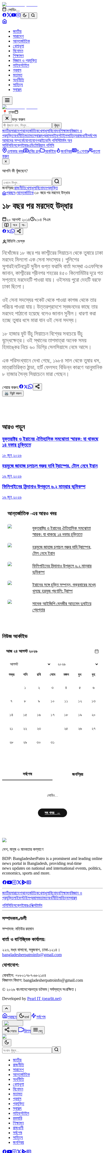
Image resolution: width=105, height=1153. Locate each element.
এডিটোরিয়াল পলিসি (41, 145)
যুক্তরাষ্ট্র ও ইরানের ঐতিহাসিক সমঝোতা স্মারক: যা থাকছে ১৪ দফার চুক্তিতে (61, 531)
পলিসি (6, 905)
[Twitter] (19, 883)
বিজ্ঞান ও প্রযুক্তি (25, 60)
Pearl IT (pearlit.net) (44, 998)
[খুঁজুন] (57, 182)
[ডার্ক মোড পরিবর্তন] (6, 1042)
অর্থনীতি (18, 80)
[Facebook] (4, 15)
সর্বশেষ (92, 135)
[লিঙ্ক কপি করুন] (37, 387)
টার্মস (39, 905)
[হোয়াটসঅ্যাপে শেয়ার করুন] (12, 231)
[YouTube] (13, 15)
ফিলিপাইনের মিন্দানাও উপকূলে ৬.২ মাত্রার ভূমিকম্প (62, 569)
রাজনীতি (19, 188)
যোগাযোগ (30, 140)
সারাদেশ (18, 36)
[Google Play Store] (24, 883)
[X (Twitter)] (9, 15)
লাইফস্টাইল (21, 65)
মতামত (17, 75)
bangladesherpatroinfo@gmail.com (32, 954)
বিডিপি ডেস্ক (16, 241)
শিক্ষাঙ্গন (18, 55)
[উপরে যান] (6, 1008)
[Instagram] (18, 15)
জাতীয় (17, 31)
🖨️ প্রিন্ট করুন (13, 393)
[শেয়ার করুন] (19, 231)
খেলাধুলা (18, 46)
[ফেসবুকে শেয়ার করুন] (4, 231)
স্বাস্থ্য (17, 89)
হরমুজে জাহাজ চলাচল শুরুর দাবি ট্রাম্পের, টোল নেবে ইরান (61, 550)
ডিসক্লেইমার (19, 145)
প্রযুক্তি (52, 188)
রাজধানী (82, 135)
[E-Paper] (28, 883)
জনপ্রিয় (77, 774)
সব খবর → (52, 813)
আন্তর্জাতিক (21, 41)
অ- (23, 225)
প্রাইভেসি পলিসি (48, 140)
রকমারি (17, 1118)
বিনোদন (18, 50)
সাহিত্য (18, 84)
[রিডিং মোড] (6, 225)
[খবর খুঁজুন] (33, 15)
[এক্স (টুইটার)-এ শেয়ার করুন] (8, 231)
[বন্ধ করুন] (7, 119)
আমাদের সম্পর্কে (13, 140)
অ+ (15, 225)
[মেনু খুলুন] (7, 100)
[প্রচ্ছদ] (4, 22)
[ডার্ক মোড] (24, 15)
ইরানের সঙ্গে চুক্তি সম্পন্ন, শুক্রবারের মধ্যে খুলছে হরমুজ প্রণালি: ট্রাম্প (64, 588)
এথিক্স (32, 905)
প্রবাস (17, 70)
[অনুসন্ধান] (56, 1049)
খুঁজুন (57, 125)
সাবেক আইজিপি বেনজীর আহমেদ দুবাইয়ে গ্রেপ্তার (61, 606)
